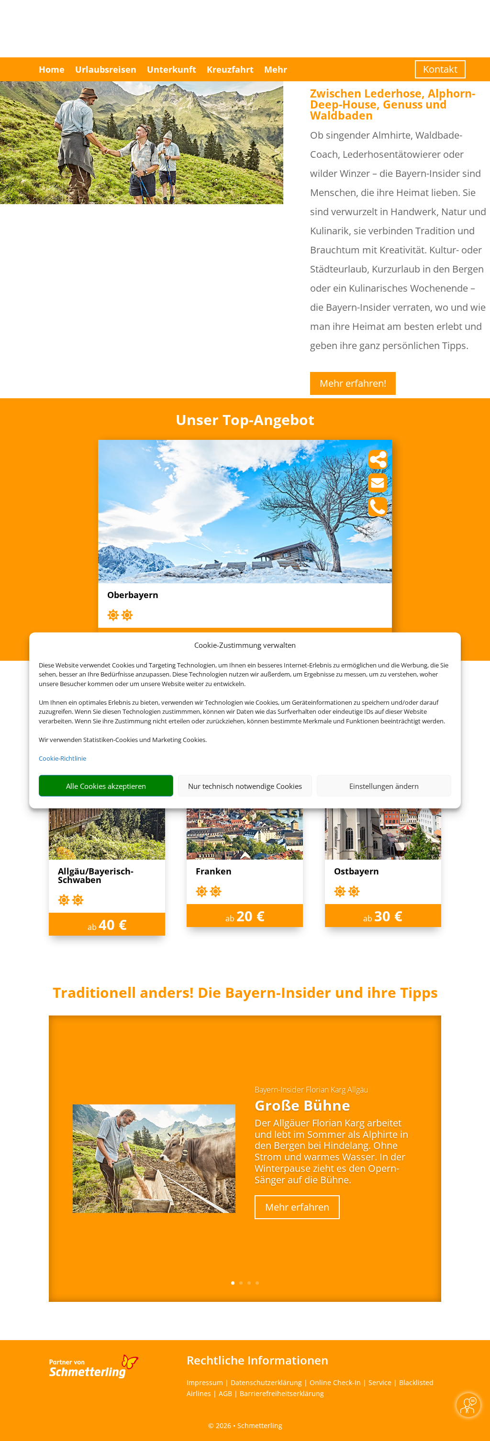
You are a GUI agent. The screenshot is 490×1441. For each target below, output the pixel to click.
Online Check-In (335, 1382)
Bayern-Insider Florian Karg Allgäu (311, 1089)
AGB (225, 1393)
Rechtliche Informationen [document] (257, 1360)
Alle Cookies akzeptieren (106, 786)
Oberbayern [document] (132, 595)
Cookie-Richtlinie (62, 758)
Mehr (275, 69)
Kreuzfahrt (230, 69)
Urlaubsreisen (105, 69)
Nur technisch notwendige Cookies (245, 786)
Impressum (205, 1382)
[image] (245, 580)
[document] (245, 994)
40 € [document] (113, 924)
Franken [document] (214, 872)
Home (52, 69)
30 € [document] (388, 915)
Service (379, 1382)
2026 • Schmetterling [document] (248, 1425)
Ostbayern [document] (356, 872)
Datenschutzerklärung (266, 1382)
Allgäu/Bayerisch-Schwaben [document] (96, 876)
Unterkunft (171, 69)
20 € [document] (250, 915)
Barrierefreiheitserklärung (282, 1393)
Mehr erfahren (297, 1207)
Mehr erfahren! (353, 383)
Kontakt (440, 69)
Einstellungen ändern (384, 786)
